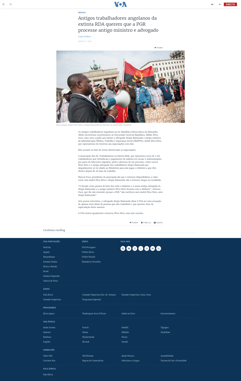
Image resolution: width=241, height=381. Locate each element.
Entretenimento (168, 313)
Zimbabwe (165, 332)
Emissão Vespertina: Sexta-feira (136, 295)
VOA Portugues (88, 247)
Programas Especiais (91, 299)
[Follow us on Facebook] (122, 248)
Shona (124, 337)
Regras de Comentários (92, 360)
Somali (125, 342)
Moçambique (49, 257)
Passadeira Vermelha (91, 262)
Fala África (48, 295)
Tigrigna (165, 327)
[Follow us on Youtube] (128, 248)
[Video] (212, 4)
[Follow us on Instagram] (134, 248)
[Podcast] (146, 248)
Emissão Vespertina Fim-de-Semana (99, 295)
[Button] (158, 47)
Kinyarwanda (88, 337)
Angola (81, 13)
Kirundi (85, 342)
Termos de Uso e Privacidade (174, 360)
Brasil (45, 271)
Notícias (47, 247)
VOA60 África (88, 252)
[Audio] (220, 4)
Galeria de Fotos (50, 281)
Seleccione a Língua (130, 360)
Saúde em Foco (128, 313)
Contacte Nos (49, 360)
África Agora (48, 313)
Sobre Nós (47, 356)
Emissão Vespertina (52, 299)
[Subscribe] (152, 248)
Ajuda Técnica (128, 356)
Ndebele (125, 332)
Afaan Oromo (49, 327)
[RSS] (158, 248)
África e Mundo (50, 266)
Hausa (85, 332)
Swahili (125, 327)
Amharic (47, 332)
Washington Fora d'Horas (94, 313)
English (46, 342)
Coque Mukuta (84, 36)
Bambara (47, 337)
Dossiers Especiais (51, 276)
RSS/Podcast (88, 356)
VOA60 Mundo (88, 257)
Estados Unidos (50, 262)
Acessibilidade (167, 356)
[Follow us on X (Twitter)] (140, 248)
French (85, 327)
